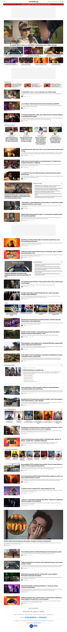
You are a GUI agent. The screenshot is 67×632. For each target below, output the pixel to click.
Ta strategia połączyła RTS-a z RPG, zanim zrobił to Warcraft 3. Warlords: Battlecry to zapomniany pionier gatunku (33, 118)
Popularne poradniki (33, 449)
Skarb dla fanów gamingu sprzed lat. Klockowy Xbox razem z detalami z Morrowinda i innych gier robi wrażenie (33, 577)
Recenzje (36, 4)
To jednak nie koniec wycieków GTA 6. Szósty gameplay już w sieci (33, 491)
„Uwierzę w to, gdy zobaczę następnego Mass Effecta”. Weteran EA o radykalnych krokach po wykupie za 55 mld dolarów (33, 502)
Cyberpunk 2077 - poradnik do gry (15, 455)
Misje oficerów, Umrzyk (28, 378)
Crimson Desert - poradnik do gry (37, 455)
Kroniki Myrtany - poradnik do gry (44, 455)
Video (46, 4)
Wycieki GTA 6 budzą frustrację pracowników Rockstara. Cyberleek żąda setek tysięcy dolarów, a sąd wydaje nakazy (11, 61)
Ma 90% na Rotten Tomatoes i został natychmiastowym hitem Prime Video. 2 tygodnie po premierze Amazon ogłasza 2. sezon (33, 334)
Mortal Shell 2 (18, 417)
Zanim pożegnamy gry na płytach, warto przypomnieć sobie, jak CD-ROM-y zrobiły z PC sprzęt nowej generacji (11, 135)
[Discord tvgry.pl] (44, 617)
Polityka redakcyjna (23, 620)
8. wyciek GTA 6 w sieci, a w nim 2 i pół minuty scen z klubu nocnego (33, 33)
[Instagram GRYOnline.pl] (27, 617)
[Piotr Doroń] (5, 42)
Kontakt (49, 620)
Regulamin (17, 620)
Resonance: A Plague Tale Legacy (38, 417)
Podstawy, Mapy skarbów (28, 375)
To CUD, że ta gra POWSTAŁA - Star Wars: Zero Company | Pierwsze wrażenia (12, 310)
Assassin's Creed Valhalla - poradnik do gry (58, 455)
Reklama (41, 620)
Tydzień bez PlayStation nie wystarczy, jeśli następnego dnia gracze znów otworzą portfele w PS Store (13, 52)
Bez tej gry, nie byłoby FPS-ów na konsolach (41, 310)
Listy (32, 4)
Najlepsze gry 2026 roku (29, 614)
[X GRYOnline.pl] (28, 617)
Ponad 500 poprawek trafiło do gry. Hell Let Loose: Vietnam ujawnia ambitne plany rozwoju (56, 61)
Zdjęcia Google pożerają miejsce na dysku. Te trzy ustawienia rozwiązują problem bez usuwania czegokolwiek (33, 217)
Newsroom (23, 4)
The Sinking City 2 (9, 417)
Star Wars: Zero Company (28, 417)
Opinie (39, 4)
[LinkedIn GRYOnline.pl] (33, 617)
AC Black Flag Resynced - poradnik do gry (33, 375)
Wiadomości (26, 611)
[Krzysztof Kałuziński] (20, 62)
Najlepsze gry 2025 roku (37, 614)
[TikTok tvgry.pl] (41, 617)
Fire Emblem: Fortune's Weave (57, 417)
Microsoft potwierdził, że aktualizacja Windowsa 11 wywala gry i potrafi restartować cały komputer (33, 589)
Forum (49, 4)
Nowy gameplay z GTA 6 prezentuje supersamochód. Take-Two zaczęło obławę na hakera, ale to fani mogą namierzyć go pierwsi (33, 467)
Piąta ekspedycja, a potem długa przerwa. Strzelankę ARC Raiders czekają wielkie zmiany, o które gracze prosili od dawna (33, 346)
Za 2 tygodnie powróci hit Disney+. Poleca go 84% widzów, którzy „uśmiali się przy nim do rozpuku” (33, 284)
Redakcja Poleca (33, 125)
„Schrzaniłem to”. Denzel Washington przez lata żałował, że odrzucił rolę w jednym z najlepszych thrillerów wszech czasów (33, 205)
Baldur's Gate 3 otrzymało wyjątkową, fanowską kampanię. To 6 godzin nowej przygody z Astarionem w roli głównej (26, 61)
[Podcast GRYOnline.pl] (32, 617)
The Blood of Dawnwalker (48, 417)
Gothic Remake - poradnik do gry (8, 455)
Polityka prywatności (30, 620)
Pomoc (52, 620)
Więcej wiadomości (33, 608)
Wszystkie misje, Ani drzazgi (28, 380)
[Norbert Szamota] (5, 53)
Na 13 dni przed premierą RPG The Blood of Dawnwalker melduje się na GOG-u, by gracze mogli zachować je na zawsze (33, 479)
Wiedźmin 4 (44, 614)
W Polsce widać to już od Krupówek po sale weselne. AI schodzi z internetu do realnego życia (33, 528)
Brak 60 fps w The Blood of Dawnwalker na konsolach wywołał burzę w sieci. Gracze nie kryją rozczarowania (41, 61)
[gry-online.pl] (33, 2)
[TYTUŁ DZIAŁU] (33, 409)
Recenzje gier (47, 183)
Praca (46, 620)
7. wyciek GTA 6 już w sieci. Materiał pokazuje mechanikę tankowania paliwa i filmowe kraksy (53, 52)
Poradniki (42, 4)
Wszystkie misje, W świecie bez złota (30, 381)
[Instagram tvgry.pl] (42, 617)
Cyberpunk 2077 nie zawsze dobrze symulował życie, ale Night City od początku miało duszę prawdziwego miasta (55, 135)
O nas (14, 620)
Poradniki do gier (33, 365)
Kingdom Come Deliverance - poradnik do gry (22, 455)
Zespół (44, 620)
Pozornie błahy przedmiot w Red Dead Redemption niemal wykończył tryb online (33, 553)
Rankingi (29, 4)
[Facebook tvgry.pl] (46, 617)
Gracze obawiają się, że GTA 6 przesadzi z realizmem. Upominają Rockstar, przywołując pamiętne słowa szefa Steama (33, 390)
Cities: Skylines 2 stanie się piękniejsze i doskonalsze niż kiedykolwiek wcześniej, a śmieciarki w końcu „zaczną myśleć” (33, 358)
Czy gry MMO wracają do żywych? (26, 309)
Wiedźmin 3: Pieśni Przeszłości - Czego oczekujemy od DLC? (55, 310)
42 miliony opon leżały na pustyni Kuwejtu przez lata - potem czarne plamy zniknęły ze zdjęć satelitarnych (33, 296)
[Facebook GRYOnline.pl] (25, 617)
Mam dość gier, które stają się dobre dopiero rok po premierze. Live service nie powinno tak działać (26, 135)
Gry (26, 4)
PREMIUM (18, 4)
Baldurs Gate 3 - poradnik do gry (51, 455)
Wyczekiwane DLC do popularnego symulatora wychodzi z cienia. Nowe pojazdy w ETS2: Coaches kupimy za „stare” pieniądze (33, 402)
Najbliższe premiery (50, 614)
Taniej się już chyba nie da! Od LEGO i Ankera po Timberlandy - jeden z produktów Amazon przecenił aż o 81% (14, 85)
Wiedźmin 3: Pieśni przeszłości (19, 614)
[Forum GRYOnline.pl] (35, 617)
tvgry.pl (33, 303)
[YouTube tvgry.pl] (39, 617)
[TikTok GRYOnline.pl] (30, 617)
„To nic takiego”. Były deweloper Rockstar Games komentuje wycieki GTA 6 (33, 52)
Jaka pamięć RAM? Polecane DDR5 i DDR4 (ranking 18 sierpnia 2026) (47, 266)
